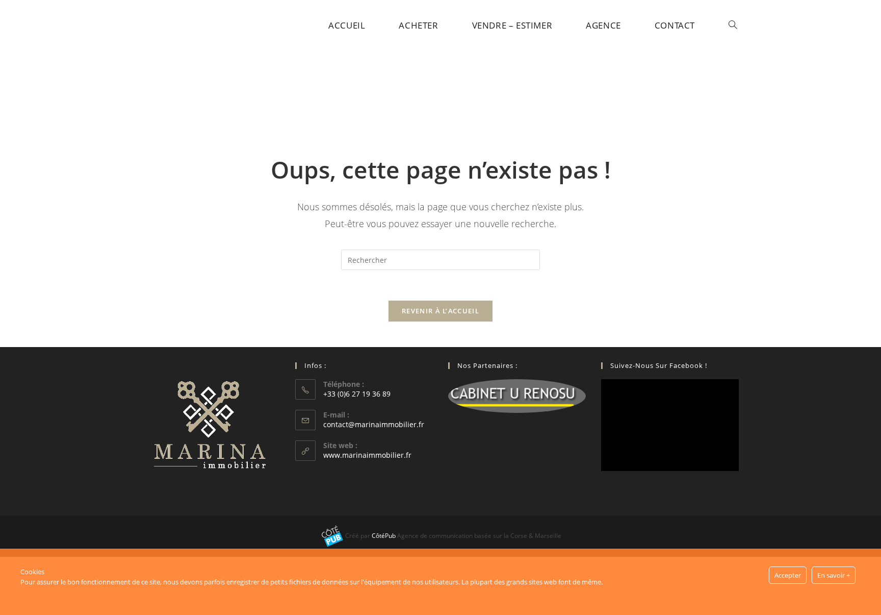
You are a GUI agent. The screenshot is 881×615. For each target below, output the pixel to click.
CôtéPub (384, 535)
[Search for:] (440, 259)
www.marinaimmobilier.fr (367, 455)
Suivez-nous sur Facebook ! (658, 365)
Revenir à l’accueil (440, 310)
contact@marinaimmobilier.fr (373, 424)
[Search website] (733, 25)
